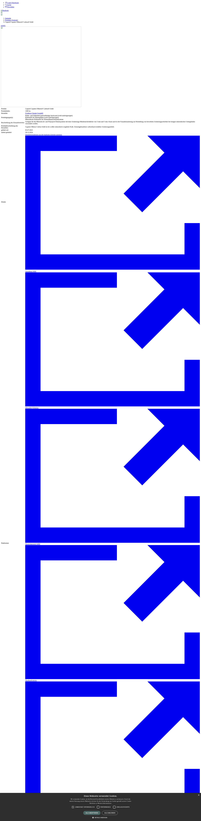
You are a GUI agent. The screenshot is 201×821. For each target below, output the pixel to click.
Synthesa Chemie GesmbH (34, 113)
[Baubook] (5, 10)
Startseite (8, 18)
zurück (3, 26)
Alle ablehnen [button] (109, 813)
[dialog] (100, 807)
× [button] (198, 795)
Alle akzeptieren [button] (92, 813)
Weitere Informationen (104, 803)
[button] (100, 817)
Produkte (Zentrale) (11, 20)
